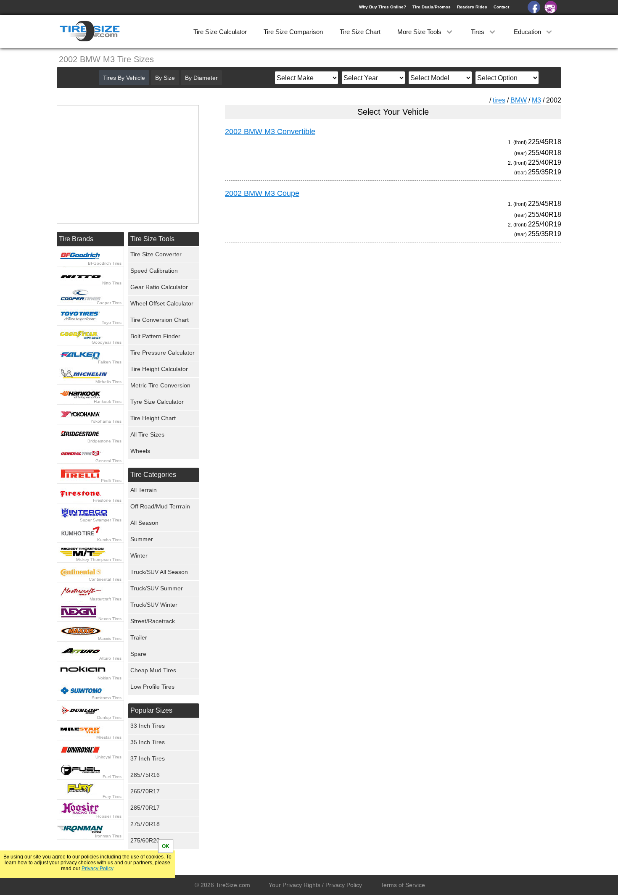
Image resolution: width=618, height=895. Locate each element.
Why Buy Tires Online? (382, 7)
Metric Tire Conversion (160, 385)
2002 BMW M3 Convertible (270, 131)
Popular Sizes (151, 710)
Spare (138, 653)
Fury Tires (112, 796)
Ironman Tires (108, 836)
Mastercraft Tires (105, 599)
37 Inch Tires (147, 758)
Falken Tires (109, 362)
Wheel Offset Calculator (161, 303)
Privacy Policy (97, 868)
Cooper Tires (109, 302)
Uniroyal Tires (108, 757)
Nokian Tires (109, 678)
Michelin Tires (108, 381)
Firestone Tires (107, 500)
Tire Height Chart (153, 418)
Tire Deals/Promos (431, 7)
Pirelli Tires (111, 480)
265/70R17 (145, 791)
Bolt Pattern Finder (155, 336)
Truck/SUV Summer (156, 588)
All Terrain (143, 490)
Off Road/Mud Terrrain (160, 506)
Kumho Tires (109, 539)
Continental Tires (105, 579)
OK (165, 846)
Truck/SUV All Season (159, 572)
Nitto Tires (111, 283)
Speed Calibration (154, 270)
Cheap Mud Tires (153, 670)
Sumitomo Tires (106, 697)
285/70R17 (145, 807)
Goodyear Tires (106, 342)
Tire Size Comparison (293, 31)
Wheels (140, 451)
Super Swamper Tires (100, 520)
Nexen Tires (109, 618)
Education (528, 31)
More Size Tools (420, 31)
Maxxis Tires (109, 638)
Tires (478, 31)
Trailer (138, 637)
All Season (144, 522)
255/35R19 (544, 172)
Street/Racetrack (152, 621)
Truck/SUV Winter (153, 604)
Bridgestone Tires (104, 441)
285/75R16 (145, 774)
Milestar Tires (108, 737)
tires (499, 100)
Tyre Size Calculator (157, 401)
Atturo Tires (110, 658)
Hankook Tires (107, 401)
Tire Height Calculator (159, 369)
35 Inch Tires (147, 742)
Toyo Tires (111, 322)
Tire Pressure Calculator (162, 352)
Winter (139, 555)
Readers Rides (472, 7)
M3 (536, 100)
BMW (518, 100)
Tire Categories (153, 474)
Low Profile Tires (152, 686)
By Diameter (201, 77)
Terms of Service (402, 885)
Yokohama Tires (105, 421)
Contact (501, 7)
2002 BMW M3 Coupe (262, 193)
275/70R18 (145, 824)
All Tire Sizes (147, 434)
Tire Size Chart (360, 31)
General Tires (108, 460)
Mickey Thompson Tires (98, 559)
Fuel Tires (112, 776)
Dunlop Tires (109, 717)
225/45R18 (544, 141)
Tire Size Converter (156, 254)
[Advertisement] (378, 327)
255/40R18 (544, 152)
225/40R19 (544, 162)
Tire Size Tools (152, 238)
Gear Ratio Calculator (159, 287)
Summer (141, 539)
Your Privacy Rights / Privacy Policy (315, 885)
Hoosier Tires (108, 816)
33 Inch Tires (147, 725)
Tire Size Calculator (220, 31)
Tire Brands (76, 238)
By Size (165, 77)
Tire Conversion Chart (159, 319)
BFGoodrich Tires (104, 263)
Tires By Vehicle (124, 77)
